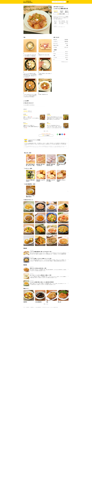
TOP (24, 307)
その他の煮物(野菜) (38, 307)
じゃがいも (55, 41)
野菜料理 (27, 307)
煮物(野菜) (32, 307)
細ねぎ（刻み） (56, 45)
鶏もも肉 (55, 39)
